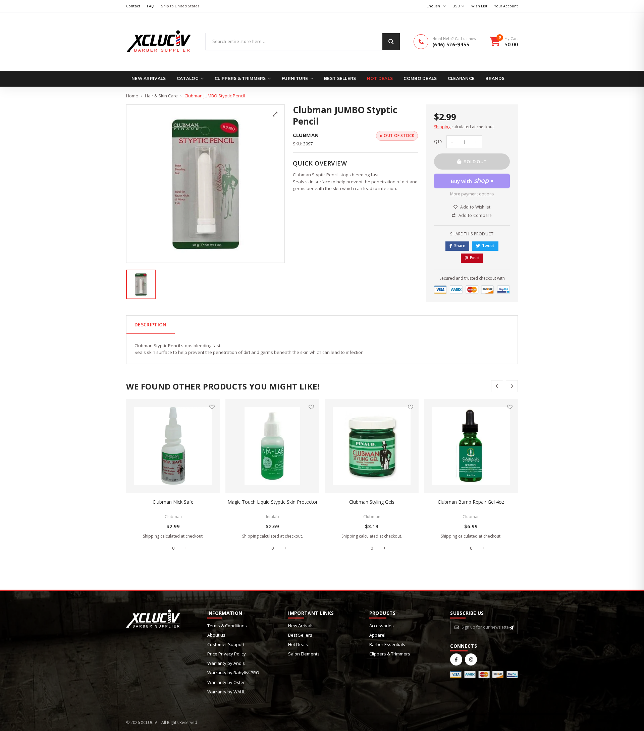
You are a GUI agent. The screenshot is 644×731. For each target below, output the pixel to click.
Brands (494, 78)
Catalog (188, 78)
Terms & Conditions (227, 626)
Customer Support (226, 644)
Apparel (377, 635)
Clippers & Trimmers (240, 78)
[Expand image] (275, 114)
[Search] (391, 41)
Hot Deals (380, 78)
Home (132, 96)
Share (459, 245)
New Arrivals (148, 78)
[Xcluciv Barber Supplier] (159, 41)
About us (216, 635)
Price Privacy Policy (226, 654)
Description (151, 324)
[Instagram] (471, 659)
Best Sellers (340, 78)
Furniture (295, 78)
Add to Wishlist (475, 207)
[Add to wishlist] (212, 407)
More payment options (472, 194)
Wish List (479, 5)
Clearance (461, 78)
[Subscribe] (511, 627)
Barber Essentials (387, 644)
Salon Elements (304, 654)
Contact (133, 5)
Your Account (506, 5)
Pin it (474, 258)
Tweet (488, 245)
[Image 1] (141, 284)
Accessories (381, 626)
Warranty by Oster (226, 682)
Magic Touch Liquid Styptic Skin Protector (272, 502)
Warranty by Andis (226, 663)
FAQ (150, 5)
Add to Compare (475, 215)
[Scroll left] (497, 386)
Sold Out (475, 161)
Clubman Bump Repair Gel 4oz (471, 502)
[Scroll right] (512, 386)
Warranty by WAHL (226, 692)
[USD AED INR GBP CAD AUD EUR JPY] (458, 6)
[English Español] (436, 6)
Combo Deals (420, 78)
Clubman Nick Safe (173, 502)
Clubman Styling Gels (371, 502)
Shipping (442, 127)
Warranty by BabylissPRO (233, 673)
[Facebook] (456, 659)
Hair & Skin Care (161, 96)
